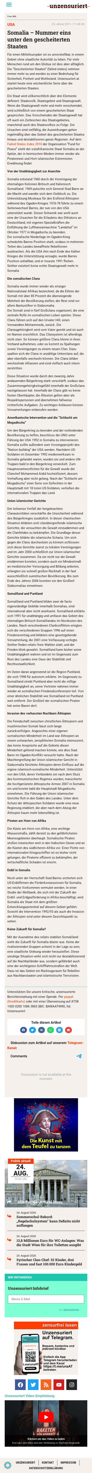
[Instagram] (71, 1384)
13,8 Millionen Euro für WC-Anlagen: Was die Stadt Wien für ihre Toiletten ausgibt (50, 1242)
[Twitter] (33, 1384)
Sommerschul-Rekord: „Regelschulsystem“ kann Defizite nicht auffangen (48, 1221)
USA (11, 24)
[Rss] (46, 1384)
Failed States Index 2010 (24, 144)
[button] (8, 4)
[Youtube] (58, 1384)
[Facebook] (20, 1384)
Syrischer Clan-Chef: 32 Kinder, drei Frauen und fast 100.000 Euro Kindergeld (49, 1261)
